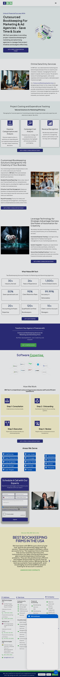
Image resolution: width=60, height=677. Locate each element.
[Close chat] (56, 672)
